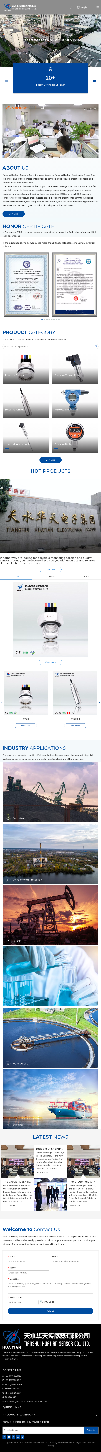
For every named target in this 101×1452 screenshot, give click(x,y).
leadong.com (89, 1442)
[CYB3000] (75, 715)
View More (13, 214)
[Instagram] (22, 1437)
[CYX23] (50, 619)
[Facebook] (4, 1437)
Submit (50, 1311)
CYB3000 (75, 719)
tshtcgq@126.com (13, 1384)
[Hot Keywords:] (96, 346)
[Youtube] (18, 1437)
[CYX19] (25, 715)
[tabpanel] (50, 41)
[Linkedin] (9, 1437)
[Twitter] (13, 1437)
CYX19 (26, 719)
